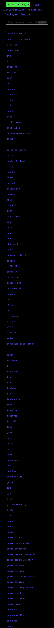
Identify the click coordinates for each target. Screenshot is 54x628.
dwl (9, 299)
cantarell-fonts (16, 161)
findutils (13, 371)
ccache (11, 172)
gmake (10, 521)
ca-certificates (16, 150)
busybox (11, 139)
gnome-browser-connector (22, 554)
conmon (11, 194)
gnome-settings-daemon (20, 587)
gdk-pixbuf (13, 460)
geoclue (11, 471)
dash (9, 233)
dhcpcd (11, 261)
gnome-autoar (14, 537)
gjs (9, 493)
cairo (10, 155)
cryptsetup (13, 216)
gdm (9, 465)
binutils (12, 94)
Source (26, 14)
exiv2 (10, 349)
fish (9, 377)
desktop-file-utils (18, 255)
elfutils (12, 327)
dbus (9, 238)
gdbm (9, 454)
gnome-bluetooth (16, 548)
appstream (13, 50)
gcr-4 (10, 449)
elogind (11, 332)
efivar (11, 321)
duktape (11, 294)
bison (10, 100)
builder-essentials (18, 133)
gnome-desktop (15, 565)
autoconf (12, 67)
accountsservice (16, 33)
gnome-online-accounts (20, 576)
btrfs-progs (14, 122)
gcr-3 (10, 443)
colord (11, 183)
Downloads (35, 9)
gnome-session (15, 582)
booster (11, 111)
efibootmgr (13, 316)
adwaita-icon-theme (18, 39)
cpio (9, 199)
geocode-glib (14, 476)
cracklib (12, 205)
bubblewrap (13, 128)
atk (9, 56)
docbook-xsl (14, 288)
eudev (10, 338)
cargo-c (11, 166)
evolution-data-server (20, 344)
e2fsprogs (13, 305)
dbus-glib (13, 244)
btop (9, 116)
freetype (12, 416)
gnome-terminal (16, 598)
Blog (37, 4)
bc (8, 83)
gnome (10, 532)
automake (12, 72)
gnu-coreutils (15, 615)
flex (9, 393)
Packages (11, 14)
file (9, 366)
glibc (10, 510)
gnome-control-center (20, 560)
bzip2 (10, 144)
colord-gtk (13, 188)
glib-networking (16, 504)
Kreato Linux (16, 4)
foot (9, 404)
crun (9, 211)
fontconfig (13, 399)
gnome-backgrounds (18, 543)
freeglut (12, 410)
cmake (10, 177)
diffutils (13, 266)
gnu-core (12, 609)
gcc (9, 438)
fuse (9, 427)
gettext (11, 482)
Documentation (15, 9)
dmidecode (13, 277)
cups (9, 222)
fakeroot (12, 360)
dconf (10, 249)
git (9, 488)
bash (9, 78)
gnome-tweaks (14, 604)
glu (9, 515)
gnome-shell (14, 593)
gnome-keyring (15, 571)
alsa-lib (12, 44)
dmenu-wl (12, 271)
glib (9, 499)
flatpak (11, 388)
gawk (9, 432)
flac (9, 382)
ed (8, 310)
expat (10, 355)
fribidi (11, 421)
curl (9, 227)
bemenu (11, 89)
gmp (9, 526)
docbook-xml (14, 283)
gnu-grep (12, 620)
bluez (10, 105)
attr (9, 61)
